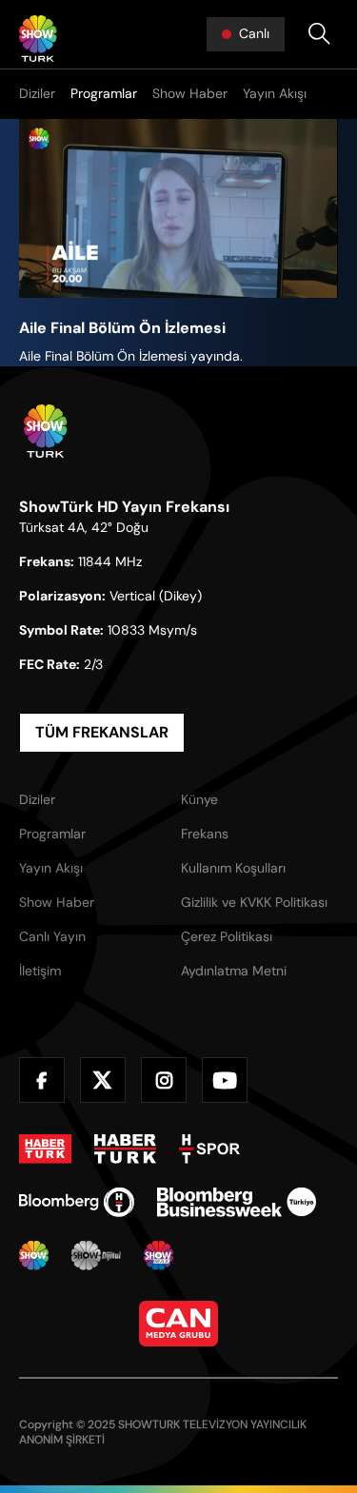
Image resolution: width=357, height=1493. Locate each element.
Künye (199, 799)
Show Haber (190, 93)
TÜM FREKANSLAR (102, 732)
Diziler (37, 93)
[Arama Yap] (319, 34)
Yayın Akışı (275, 93)
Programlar (103, 93)
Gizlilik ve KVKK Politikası (254, 902)
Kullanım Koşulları (233, 867)
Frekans (204, 833)
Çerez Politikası (226, 936)
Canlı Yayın (52, 936)
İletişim (40, 970)
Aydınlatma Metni (234, 970)
